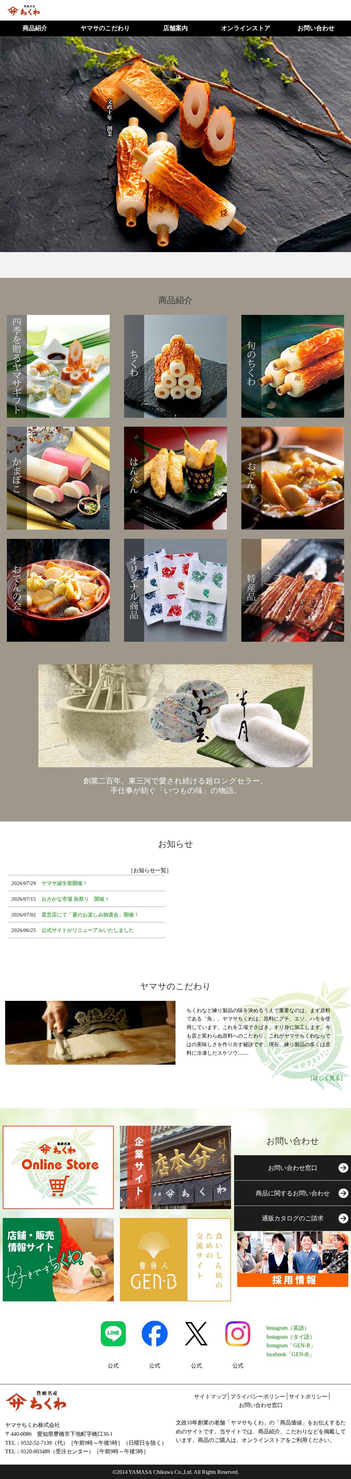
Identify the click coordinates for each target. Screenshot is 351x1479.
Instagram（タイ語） (290, 1337)
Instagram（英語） (288, 1328)
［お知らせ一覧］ (150, 870)
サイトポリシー (308, 1396)
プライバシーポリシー (257, 1396)
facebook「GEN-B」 (290, 1354)
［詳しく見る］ (326, 1078)
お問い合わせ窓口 (261, 1405)
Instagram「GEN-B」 (291, 1345)
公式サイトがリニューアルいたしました (87, 930)
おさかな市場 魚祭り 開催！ (75, 899)
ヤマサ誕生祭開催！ (64, 883)
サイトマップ (210, 1396)
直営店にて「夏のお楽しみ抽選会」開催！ (90, 915)
